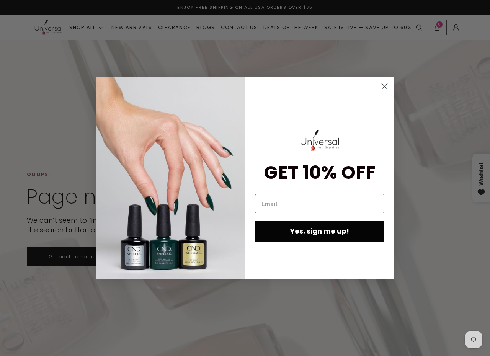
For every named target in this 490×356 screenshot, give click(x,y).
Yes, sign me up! (319, 231)
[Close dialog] (384, 86)
